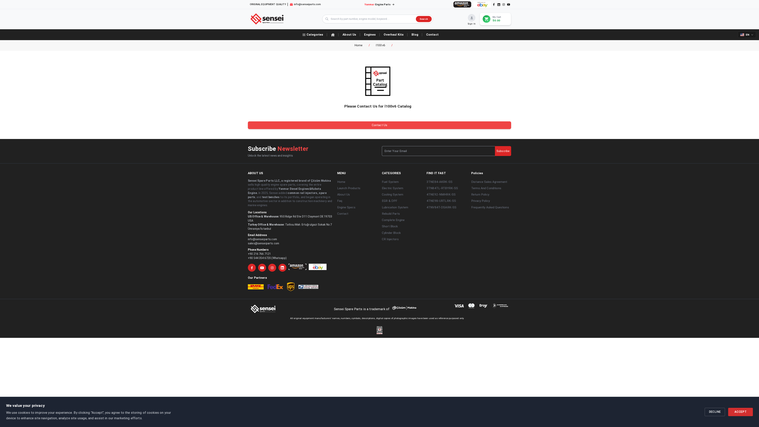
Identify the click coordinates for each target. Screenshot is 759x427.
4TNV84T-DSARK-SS (441, 207)
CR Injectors (390, 239)
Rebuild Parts (391, 213)
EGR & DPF (389, 201)
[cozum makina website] (408, 309)
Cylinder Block (391, 233)
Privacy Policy (480, 201)
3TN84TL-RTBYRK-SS (442, 188)
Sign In (472, 23)
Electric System (392, 188)
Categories (315, 34)
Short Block (390, 226)
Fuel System (390, 182)
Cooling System (392, 194)
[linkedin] (498, 4)
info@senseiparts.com (262, 239)
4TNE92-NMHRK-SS (441, 194)
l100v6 (380, 45)
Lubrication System (395, 207)
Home (358, 45)
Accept (740, 412)
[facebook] (494, 4)
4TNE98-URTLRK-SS (441, 201)
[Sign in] (471, 18)
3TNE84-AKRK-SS (439, 182)
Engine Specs (346, 207)
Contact (342, 213)
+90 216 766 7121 (259, 253)
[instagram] (503, 4)
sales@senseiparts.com (263, 243)
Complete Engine (393, 220)
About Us (343, 194)
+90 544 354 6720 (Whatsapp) (267, 258)
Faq (339, 201)
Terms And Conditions (486, 188)
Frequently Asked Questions (490, 207)
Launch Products (348, 188)
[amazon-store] (462, 4)
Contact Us (379, 125)
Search (424, 18)
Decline (715, 412)
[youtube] (508, 4)
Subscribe (503, 151)
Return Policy (480, 194)
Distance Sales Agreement (489, 182)
